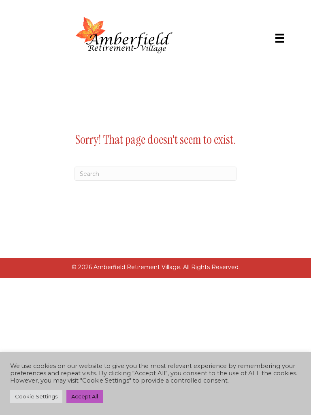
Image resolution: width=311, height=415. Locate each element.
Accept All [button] (84, 396)
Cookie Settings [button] (36, 396)
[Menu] (280, 38)
